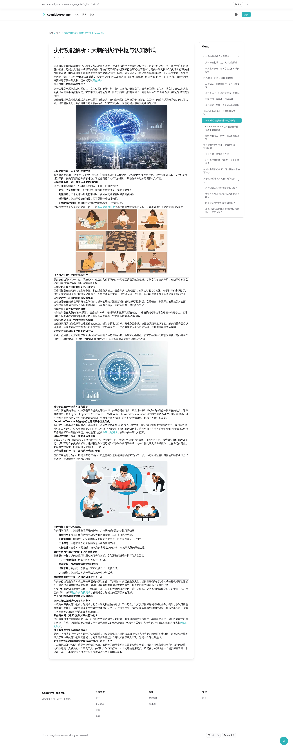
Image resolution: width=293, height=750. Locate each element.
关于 (98, 698)
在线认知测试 (110, 432)
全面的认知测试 (106, 207)
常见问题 (100, 704)
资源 (92, 14)
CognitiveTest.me (53, 693)
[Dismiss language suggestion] (247, 4)
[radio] (208, 735)
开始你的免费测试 (80, 592)
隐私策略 (153, 698)
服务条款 (153, 704)
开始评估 (98, 80)
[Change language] (236, 14)
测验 (246, 14)
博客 (84, 14)
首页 (76, 14)
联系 (204, 698)
